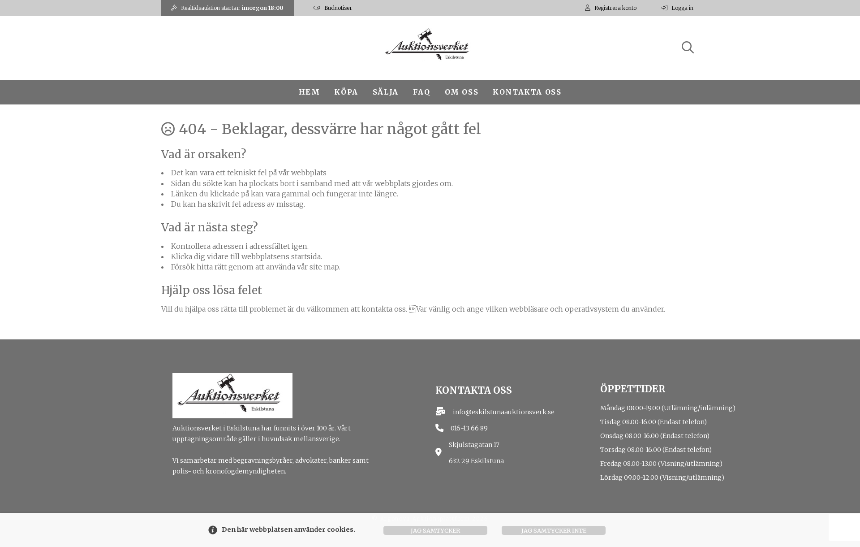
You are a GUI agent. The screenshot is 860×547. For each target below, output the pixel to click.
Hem (309, 91)
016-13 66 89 (469, 428)
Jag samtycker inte (553, 530)
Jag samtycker (435, 530)
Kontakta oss (527, 91)
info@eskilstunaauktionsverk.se (504, 412)
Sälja (386, 91)
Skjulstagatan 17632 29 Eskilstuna (476, 453)
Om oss (462, 91)
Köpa (346, 91)
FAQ (421, 91)
